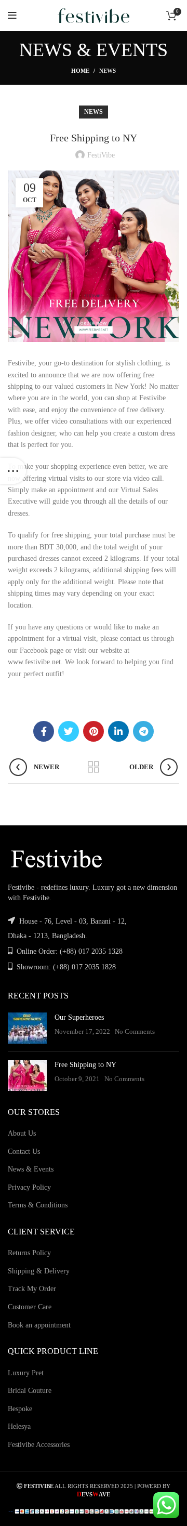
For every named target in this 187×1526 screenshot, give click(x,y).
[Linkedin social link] (118, 731)
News (107, 71)
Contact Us (24, 1151)
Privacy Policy (29, 1187)
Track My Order (32, 1289)
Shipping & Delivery (39, 1271)
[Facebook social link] (43, 731)
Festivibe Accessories (39, 1445)
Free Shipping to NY (85, 1065)
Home (80, 71)
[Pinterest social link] (93, 731)
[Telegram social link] (143, 731)
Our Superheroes (79, 1017)
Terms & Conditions (38, 1205)
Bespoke (20, 1409)
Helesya (19, 1426)
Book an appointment (39, 1325)
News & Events (31, 1169)
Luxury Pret (26, 1373)
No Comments (135, 1031)
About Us (22, 1133)
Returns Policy (29, 1253)
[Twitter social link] (68, 731)
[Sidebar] (13, 471)
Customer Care (29, 1307)
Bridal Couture (29, 1391)
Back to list (93, 767)
